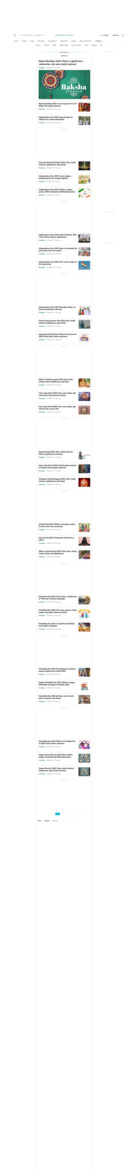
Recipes (94, 45)
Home (16, 41)
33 (67, 814)
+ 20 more (98, 41)
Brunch (38, 45)
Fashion (46, 45)
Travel (86, 45)
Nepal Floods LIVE (85, 41)
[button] (14, 35)
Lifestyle (73, 41)
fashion (41, 674)
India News (41, 41)
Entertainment (52, 41)
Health (54, 45)
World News (64, 41)
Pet (101, 45)
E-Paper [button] (106, 35)
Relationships (64, 45)
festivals (42, 68)
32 (62, 814)
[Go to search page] (18, 35)
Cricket (32, 41)
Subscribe (116, 35)
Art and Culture (76, 45)
